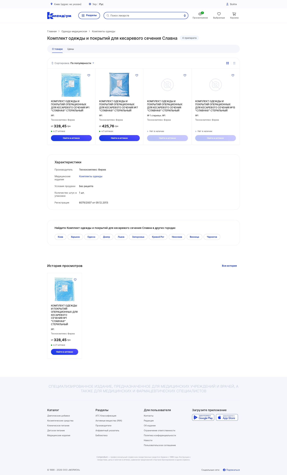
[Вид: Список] (234, 63)
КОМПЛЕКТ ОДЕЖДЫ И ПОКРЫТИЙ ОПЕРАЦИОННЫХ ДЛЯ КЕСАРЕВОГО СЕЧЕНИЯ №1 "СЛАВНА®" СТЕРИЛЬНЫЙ (70, 106)
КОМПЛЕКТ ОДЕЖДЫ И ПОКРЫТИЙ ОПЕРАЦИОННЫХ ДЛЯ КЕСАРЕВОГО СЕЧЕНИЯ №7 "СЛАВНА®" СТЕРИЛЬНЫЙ (118, 106)
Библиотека (101, 435)
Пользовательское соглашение (160, 445)
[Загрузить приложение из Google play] (203, 417)
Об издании (150, 425)
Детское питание (56, 430)
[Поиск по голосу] (185, 16)
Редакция (149, 420)
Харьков (75, 237)
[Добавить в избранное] (89, 75)
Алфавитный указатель (107, 430)
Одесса (91, 237)
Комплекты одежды (90, 176)
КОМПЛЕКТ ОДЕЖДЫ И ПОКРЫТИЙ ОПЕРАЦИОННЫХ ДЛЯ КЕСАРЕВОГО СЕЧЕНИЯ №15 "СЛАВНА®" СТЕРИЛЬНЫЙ (215, 106)
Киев (60, 237)
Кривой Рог (158, 237)
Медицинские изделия (58, 435)
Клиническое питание (58, 425)
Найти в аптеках (71, 138)
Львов (121, 237)
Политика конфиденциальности (160, 435)
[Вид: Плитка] (227, 63)
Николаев (177, 237)
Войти (233, 4)
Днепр (106, 237)
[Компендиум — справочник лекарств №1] (59, 15)
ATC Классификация (106, 415)
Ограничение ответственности (159, 430)
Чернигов (212, 237)
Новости (148, 440)
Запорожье (138, 237)
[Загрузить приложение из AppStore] (227, 417)
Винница (194, 237)
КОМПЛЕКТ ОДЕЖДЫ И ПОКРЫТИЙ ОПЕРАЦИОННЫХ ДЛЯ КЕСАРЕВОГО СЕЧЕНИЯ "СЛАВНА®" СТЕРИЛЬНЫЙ (164, 106)
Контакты (148, 415)
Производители (103, 425)
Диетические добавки (58, 415)
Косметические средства (60, 420)
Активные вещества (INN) (109, 420)
